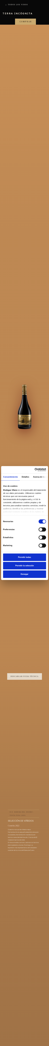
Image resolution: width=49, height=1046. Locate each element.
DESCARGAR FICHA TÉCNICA (25, 676)
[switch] (42, 529)
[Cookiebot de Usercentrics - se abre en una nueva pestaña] (35, 469)
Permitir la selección (24, 565)
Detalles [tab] (25, 477)
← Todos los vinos (16, 5)
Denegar (24, 574)
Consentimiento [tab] (10, 477)
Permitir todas (24, 557)
